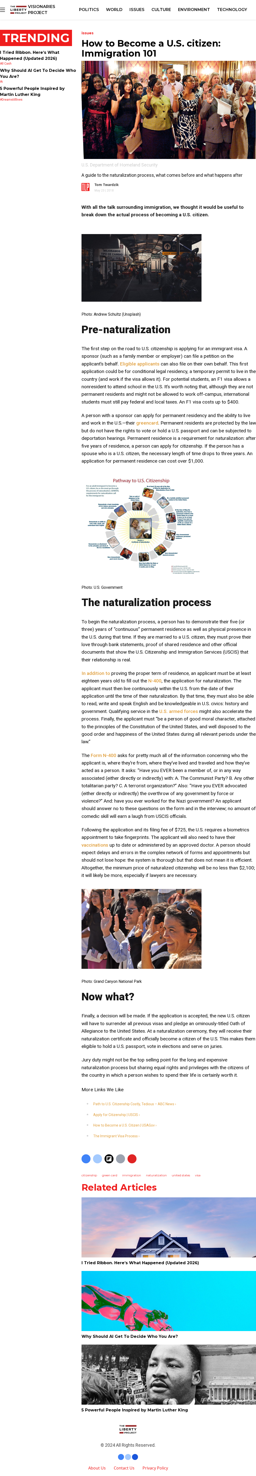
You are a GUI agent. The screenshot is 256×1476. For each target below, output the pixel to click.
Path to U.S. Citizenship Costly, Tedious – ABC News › (134, 1104)
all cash (6, 63)
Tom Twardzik (106, 184)
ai (1, 81)
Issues (137, 9)
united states (181, 1175)
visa (197, 1175)
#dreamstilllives (11, 99)
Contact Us (124, 1468)
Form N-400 (103, 755)
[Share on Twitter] (97, 1158)
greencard (147, 423)
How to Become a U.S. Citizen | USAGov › (124, 1125)
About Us (97, 1468)
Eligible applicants (140, 364)
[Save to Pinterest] (132, 1158)
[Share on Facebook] (86, 1158)
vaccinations (95, 845)
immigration (131, 1175)
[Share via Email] (120, 1158)
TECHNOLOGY (232, 9)
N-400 (155, 681)
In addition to (96, 673)
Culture (161, 9)
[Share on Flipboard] (109, 1158)
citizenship (89, 1175)
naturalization (156, 1175)
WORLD (114, 9)
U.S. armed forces (178, 711)
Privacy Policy (155, 1468)
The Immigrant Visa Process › (116, 1136)
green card (109, 1175)
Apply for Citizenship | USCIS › (116, 1115)
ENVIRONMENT (194, 9)
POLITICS (89, 9)
